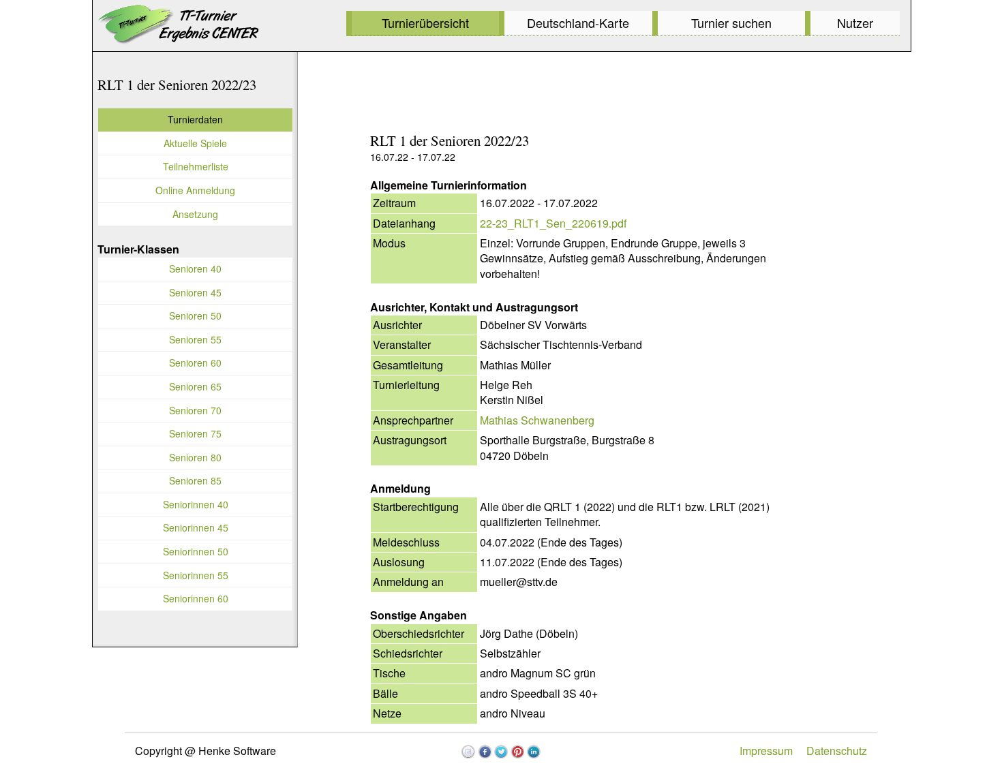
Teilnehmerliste (195, 166)
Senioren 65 (195, 386)
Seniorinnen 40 (195, 504)
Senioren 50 (195, 315)
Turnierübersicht (425, 22)
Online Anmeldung (195, 190)
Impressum (766, 750)
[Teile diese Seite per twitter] (501, 751)
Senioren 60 (195, 362)
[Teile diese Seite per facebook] (484, 751)
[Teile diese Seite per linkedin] (534, 751)
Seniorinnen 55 (195, 575)
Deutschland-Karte (578, 22)
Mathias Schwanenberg (537, 420)
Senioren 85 (195, 480)
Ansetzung (195, 214)
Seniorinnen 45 (195, 527)
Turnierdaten (195, 119)
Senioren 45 (195, 292)
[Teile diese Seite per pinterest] (517, 751)
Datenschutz (836, 750)
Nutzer (855, 22)
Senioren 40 (195, 268)
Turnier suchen (731, 22)
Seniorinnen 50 (195, 551)
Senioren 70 (195, 410)
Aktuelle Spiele (195, 143)
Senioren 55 (195, 339)
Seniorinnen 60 (195, 598)
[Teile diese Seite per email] (468, 751)
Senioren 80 (195, 457)
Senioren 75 (195, 433)
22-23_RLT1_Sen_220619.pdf (553, 223)
